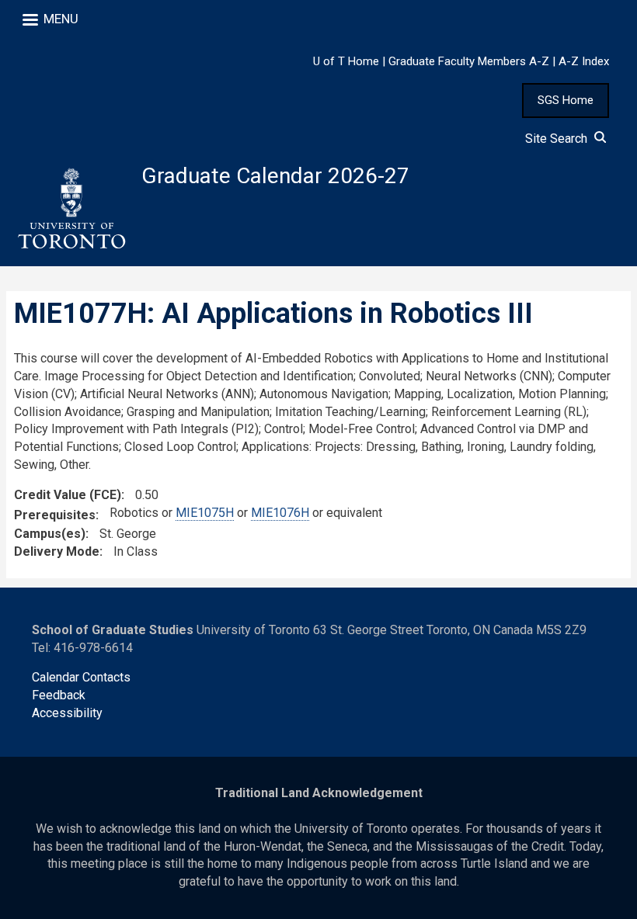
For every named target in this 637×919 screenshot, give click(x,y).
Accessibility (67, 713)
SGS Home (565, 100)
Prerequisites (55, 515)
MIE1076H (280, 512)
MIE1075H (205, 512)
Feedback (58, 695)
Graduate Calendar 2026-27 (275, 176)
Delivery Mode (56, 551)
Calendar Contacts (81, 677)
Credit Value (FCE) (67, 494)
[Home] (70, 208)
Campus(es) (49, 533)
